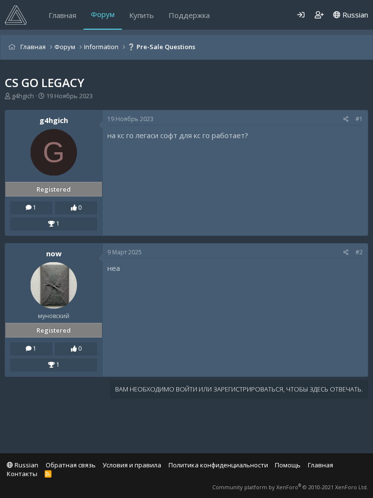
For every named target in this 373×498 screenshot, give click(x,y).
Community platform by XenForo (290, 487)
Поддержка (189, 15)
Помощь (288, 465)
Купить (141, 15)
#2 (359, 252)
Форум (103, 14)
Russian (354, 14)
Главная (62, 15)
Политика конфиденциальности (218, 465)
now (54, 253)
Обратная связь (71, 465)
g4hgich (23, 95)
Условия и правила (131, 465)
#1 (359, 119)
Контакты (22, 473)
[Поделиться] (346, 119)
